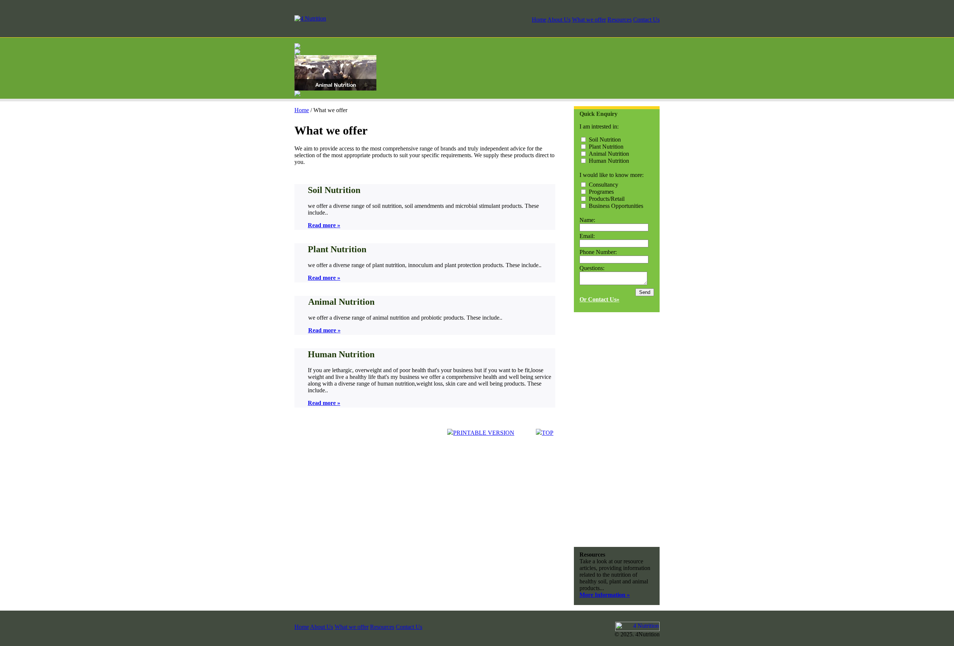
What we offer (589, 19)
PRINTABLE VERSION (483, 433)
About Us (559, 19)
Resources (619, 19)
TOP (547, 433)
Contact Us (646, 19)
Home (539, 19)
